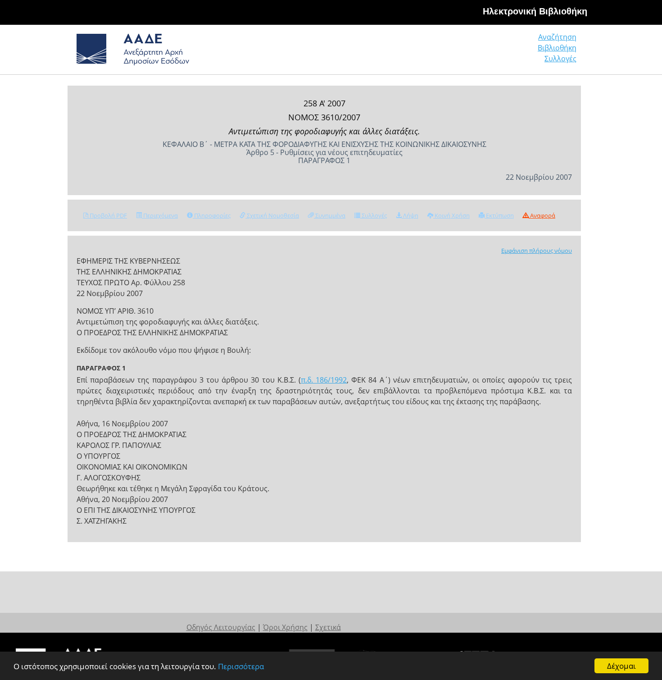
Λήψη (410, 215)
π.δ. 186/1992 (324, 380)
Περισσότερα (241, 666)
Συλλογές (560, 59)
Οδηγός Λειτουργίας (220, 627)
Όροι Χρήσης (285, 627)
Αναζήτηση (557, 37)
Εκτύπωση (499, 215)
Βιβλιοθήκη (557, 48)
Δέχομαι (621, 666)
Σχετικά (328, 627)
